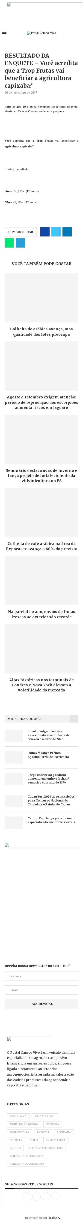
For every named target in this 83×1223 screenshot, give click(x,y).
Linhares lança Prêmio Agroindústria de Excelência (48, 755)
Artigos (15, 1148)
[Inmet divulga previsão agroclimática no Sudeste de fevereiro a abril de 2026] (14, 736)
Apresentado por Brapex (27, 1163)
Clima (34, 1140)
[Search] (78, 33)
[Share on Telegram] (20, 243)
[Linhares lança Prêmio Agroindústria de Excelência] (14, 757)
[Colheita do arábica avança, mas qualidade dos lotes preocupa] (41, 298)
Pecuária (52, 1124)
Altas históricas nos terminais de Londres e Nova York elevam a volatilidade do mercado (41, 685)
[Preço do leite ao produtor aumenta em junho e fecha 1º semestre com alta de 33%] (14, 779)
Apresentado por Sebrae (27, 1155)
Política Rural (45, 1116)
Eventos (43, 1132)
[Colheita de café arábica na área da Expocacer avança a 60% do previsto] (41, 512)
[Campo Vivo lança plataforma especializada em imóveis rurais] (14, 822)
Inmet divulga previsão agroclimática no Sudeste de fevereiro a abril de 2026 (48, 735)
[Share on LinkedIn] (67, 231)
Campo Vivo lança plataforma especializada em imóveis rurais (51, 820)
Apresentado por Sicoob (45, 1148)
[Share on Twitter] (56, 231)
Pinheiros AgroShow (24, 1124)
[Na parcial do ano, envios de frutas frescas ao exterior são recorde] (41, 580)
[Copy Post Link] (31, 243)
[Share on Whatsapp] (9, 243)
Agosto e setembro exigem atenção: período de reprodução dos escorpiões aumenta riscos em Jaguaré (41, 402)
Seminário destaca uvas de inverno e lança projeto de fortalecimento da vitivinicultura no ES (41, 475)
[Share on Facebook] (45, 231)
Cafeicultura (55, 1140)
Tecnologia (18, 1116)
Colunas (16, 1140)
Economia (64, 1132)
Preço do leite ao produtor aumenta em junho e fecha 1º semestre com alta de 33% (48, 778)
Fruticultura (19, 1132)
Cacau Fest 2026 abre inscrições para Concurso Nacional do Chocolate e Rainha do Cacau (51, 800)
